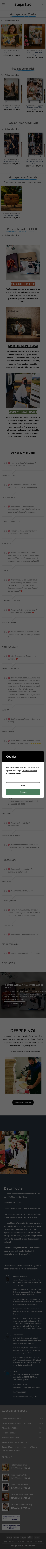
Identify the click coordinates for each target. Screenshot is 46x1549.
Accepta (23, 792)
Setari (23, 785)
